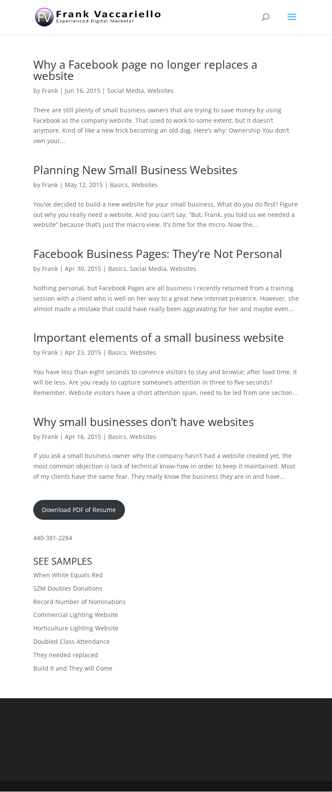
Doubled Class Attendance (71, 641)
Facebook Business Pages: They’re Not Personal (157, 253)
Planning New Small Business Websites (135, 170)
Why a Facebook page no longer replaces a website (145, 70)
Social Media (125, 90)
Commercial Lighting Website (75, 615)
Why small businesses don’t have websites (143, 421)
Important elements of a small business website (158, 337)
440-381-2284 (52, 538)
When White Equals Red (68, 575)
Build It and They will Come (72, 668)
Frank (50, 90)
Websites (160, 90)
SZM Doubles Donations (67, 588)
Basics (119, 185)
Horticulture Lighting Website (75, 628)
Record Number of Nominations (79, 602)
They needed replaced (65, 655)
